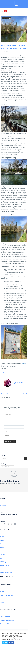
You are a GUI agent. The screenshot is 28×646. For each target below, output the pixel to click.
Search (3, 455)
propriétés (3, 606)
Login (16, 4)
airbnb (2, 591)
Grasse (2, 547)
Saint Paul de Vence (5, 565)
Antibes (23, 363)
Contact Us (3, 505)
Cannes (2, 540)
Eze (1, 544)
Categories (5, 464)
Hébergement (4, 599)
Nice (1, 558)
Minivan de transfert (5, 616)
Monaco (2, 554)
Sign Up (21, 4)
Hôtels (2, 602)
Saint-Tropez (3, 562)
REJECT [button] (11, 642)
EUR (16, 5)
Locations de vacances (6, 595)
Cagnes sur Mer (7, 18)
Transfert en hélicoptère (7, 620)
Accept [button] (5, 642)
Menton (2, 551)
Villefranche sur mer (6, 569)
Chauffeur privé (4, 624)
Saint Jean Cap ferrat (6, 572)
